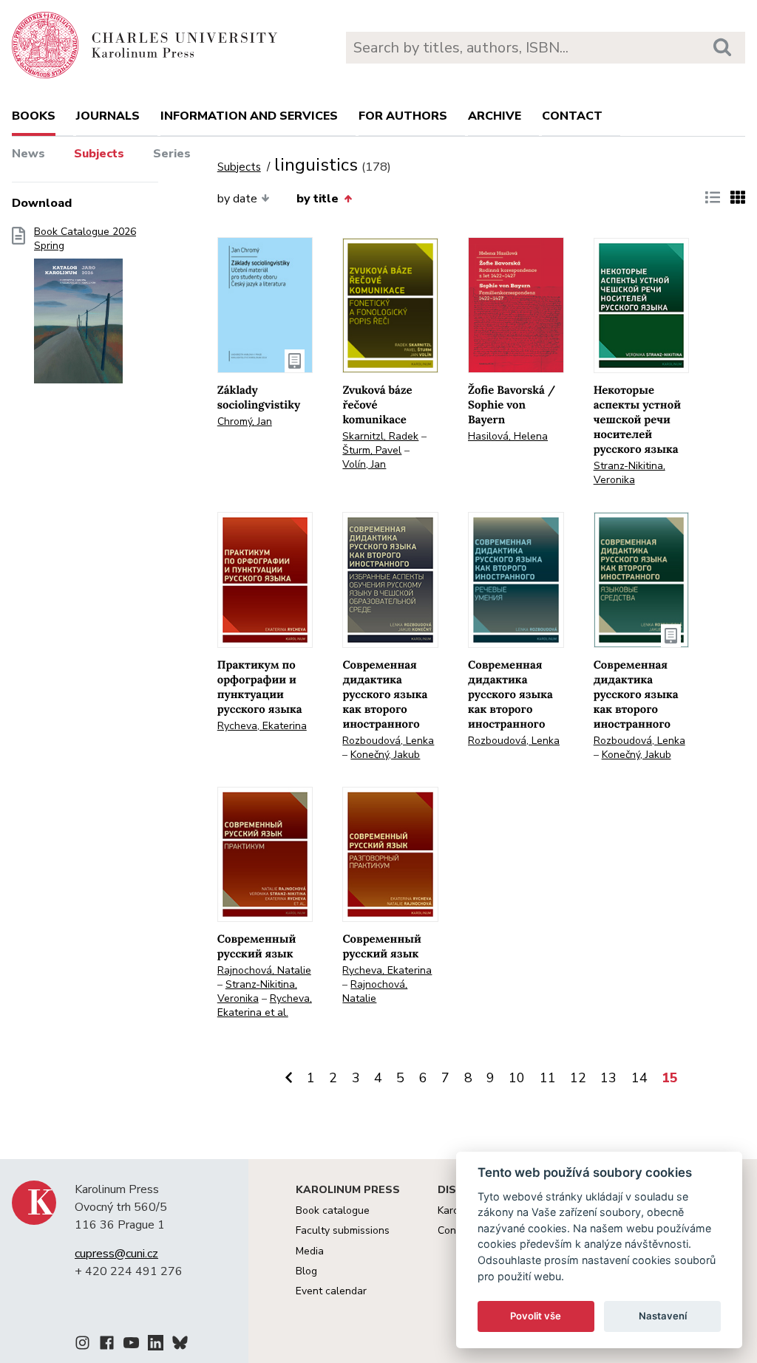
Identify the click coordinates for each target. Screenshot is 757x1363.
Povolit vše (535, 1316)
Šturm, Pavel (371, 450)
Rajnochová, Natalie (264, 970)
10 (517, 1078)
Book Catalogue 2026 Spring (85, 239)
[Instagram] (82, 1345)
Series (172, 154)
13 (608, 1078)
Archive (494, 116)
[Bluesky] (180, 1345)
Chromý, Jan (244, 421)
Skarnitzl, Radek (380, 436)
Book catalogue (333, 1210)
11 (548, 1078)
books (33, 116)
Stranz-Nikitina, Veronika (629, 473)
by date (237, 199)
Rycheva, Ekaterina (262, 726)
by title (317, 199)
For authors (403, 116)
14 (639, 1078)
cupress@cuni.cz (116, 1254)
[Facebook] (107, 1345)
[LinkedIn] (155, 1345)
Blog (306, 1271)
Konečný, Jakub (385, 755)
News (28, 154)
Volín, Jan (364, 464)
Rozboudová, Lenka (388, 741)
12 (578, 1078)
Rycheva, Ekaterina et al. (264, 1005)
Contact (572, 116)
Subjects (99, 154)
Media (310, 1251)
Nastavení (663, 1316)
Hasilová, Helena (508, 436)
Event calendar (331, 1291)
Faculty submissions (343, 1230)
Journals (108, 116)
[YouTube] (131, 1345)
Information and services (249, 116)
